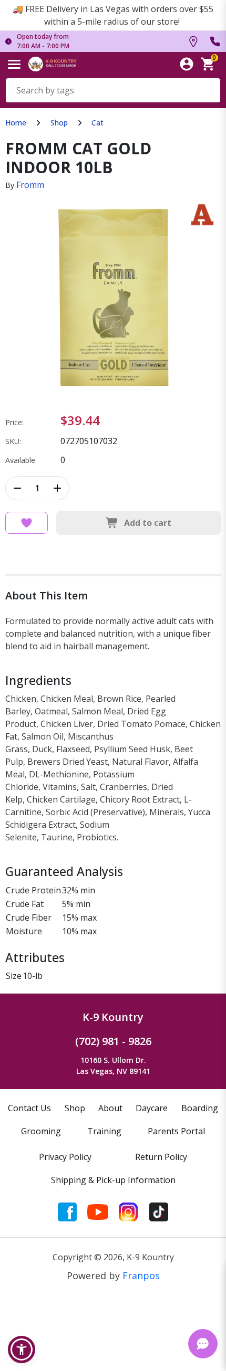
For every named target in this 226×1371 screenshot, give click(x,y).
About (110, 1108)
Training (104, 1131)
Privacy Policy (65, 1157)
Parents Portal (176, 1131)
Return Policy (161, 1157)
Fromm (30, 185)
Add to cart (147, 523)
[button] (22, 1349)
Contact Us (29, 1108)
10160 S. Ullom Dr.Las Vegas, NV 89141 (113, 1065)
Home (15, 123)
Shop (59, 123)
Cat (97, 123)
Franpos (141, 1275)
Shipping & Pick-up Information (113, 1180)
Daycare (152, 1108)
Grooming (41, 1131)
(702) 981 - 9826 (113, 1041)
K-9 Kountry (113, 1017)
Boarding (199, 1108)
